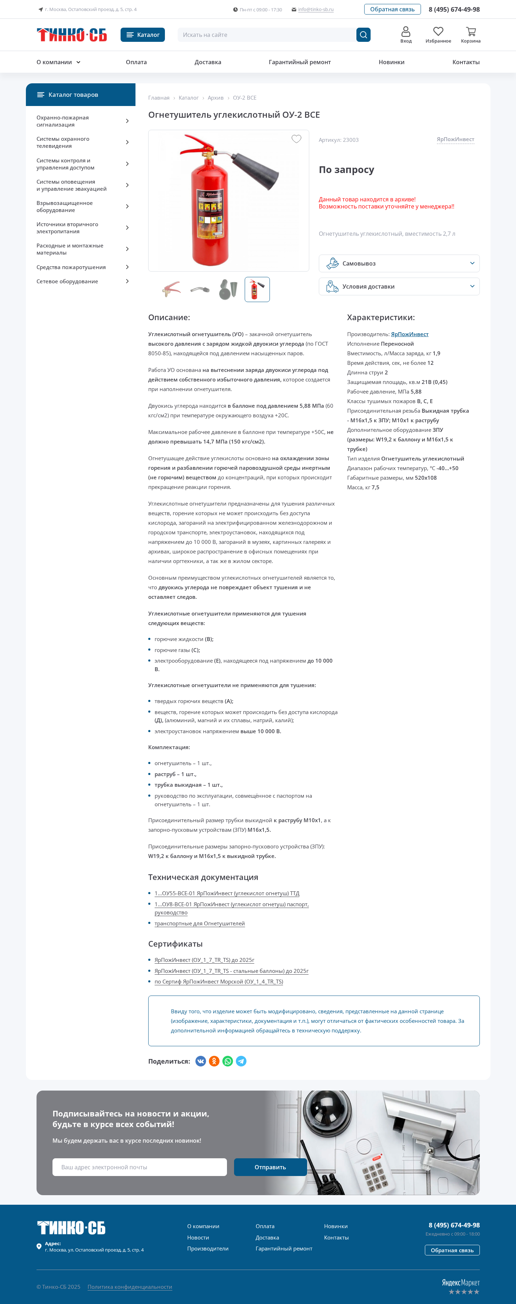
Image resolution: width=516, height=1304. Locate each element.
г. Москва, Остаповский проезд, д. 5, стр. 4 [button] (91, 9)
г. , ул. (94, 1246)
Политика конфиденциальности (130, 1286)
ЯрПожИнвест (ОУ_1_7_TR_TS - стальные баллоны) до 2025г (232, 970)
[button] (392, 9)
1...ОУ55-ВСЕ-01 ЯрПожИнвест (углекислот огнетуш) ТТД (227, 893)
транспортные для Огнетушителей (200, 923)
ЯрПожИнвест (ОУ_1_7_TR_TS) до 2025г (204, 959)
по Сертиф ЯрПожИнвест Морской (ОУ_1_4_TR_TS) (219, 981)
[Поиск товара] (363, 35)
